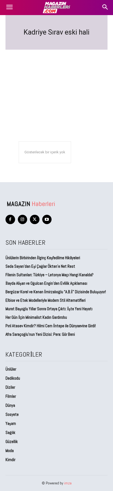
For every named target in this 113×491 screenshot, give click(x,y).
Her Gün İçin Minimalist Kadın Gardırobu (36, 317)
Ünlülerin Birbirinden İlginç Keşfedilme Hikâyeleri (42, 257)
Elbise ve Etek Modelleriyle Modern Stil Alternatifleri (45, 300)
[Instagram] (22, 219)
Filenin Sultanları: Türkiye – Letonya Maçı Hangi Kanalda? (49, 274)
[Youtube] (47, 219)
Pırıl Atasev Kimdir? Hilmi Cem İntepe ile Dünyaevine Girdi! (50, 325)
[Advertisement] (56, 84)
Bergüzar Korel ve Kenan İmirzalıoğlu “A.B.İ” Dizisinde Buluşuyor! (55, 291)
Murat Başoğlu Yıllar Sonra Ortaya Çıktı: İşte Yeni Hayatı (48, 308)
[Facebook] (10, 219)
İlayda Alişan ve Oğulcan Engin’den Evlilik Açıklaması (46, 283)
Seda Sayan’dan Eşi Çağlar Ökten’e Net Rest (40, 266)
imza (68, 483)
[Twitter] (34, 219)
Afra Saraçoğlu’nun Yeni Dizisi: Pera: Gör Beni (40, 334)
